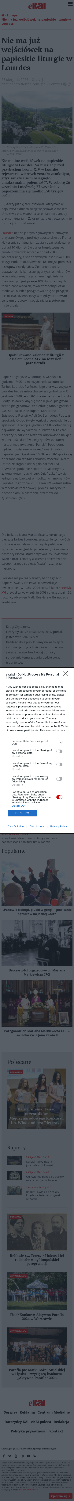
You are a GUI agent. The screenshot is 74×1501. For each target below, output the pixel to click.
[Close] (66, 674)
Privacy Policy (58, 826)
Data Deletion (15, 826)
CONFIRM (22, 813)
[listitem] (37, 742)
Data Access (37, 826)
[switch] (59, 751)
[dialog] (37, 750)
